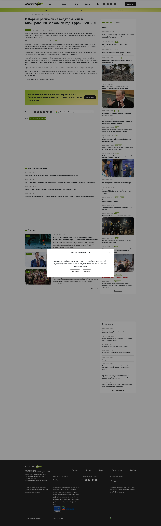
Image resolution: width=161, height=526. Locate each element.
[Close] (110, 252)
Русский (87, 271)
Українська (75, 271)
